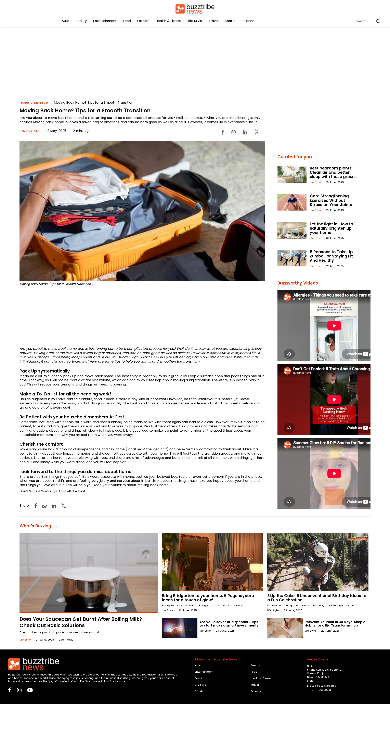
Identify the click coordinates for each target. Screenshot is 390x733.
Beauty (81, 20)
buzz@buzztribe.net (323, 685)
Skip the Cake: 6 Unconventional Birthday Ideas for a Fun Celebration (317, 598)
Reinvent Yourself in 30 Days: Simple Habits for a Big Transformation (335, 624)
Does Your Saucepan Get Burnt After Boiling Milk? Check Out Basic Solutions (81, 622)
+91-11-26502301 (320, 690)
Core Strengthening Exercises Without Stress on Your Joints (331, 200)
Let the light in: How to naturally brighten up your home (331, 228)
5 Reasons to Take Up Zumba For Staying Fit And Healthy (331, 256)
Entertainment (105, 20)
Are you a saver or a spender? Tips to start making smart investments (228, 624)
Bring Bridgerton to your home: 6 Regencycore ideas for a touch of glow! (208, 598)
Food (127, 20)
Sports (230, 20)
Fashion (143, 20)
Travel (213, 20)
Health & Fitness (169, 20)
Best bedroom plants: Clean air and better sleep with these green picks (332, 174)
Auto (65, 20)
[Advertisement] (141, 61)
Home (24, 103)
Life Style (195, 20)
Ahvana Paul (29, 130)
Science (248, 20)
